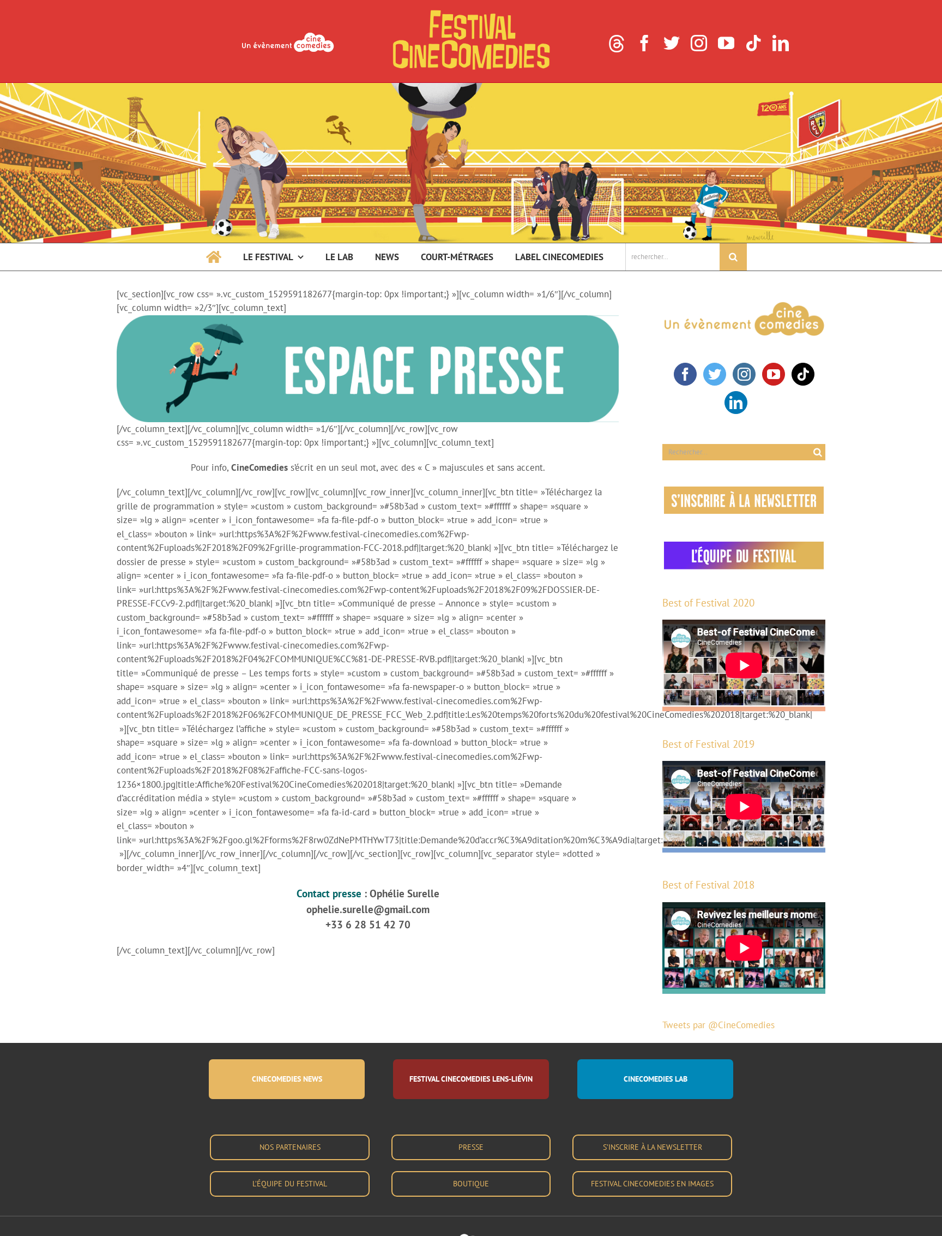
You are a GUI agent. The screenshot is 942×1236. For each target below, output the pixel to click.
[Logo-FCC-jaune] (471, 12)
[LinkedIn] (735, 402)
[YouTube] (773, 374)
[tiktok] (753, 43)
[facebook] (644, 43)
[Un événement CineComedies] (287, 34)
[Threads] (616, 43)
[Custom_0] (759, 397)
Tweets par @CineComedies (718, 1025)
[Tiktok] (803, 374)
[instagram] (699, 43)
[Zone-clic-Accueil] (471, 87)
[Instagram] (744, 374)
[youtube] (726, 43)
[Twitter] (714, 374)
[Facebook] (685, 374)
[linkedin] (780, 43)
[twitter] (671, 43)
